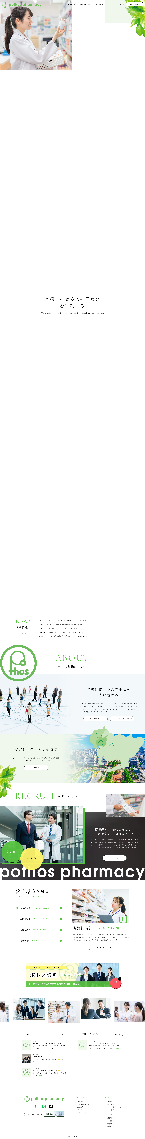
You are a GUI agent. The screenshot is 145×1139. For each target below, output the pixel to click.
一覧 (21, 633)
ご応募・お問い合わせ (135, 4)
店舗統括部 (110, 1117)
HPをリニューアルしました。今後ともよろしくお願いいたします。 (69, 620)
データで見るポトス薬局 (122, 718)
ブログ (79, 1109)
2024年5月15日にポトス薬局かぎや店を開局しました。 (65, 628)
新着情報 (80, 1100)
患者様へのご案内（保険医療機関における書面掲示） (65, 624)
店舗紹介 (36, 767)
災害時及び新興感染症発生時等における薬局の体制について (67, 636)
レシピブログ (81, 1112)
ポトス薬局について (96, 718)
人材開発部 (110, 1120)
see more (114, 858)
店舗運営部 (110, 1123)
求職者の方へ (111, 1100)
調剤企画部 (110, 1126)
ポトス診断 (110, 1109)
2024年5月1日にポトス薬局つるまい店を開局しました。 (66, 632)
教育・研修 (110, 1103)
